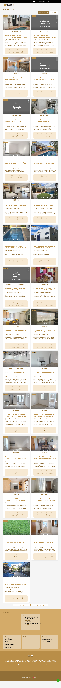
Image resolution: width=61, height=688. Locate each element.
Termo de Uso (36, 667)
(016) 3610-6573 (42, 1)
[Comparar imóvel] (28, 18)
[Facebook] (29, 656)
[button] (48, 1)
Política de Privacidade (27, 667)
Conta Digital (7, 638)
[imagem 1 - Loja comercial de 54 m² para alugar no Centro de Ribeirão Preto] (16, 64)
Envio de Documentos (9, 644)
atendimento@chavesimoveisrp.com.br (33, 623)
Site (24, 638)
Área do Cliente (34, 1)
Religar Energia (8, 647)
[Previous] (4, 22)
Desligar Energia (8, 642)
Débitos (6, 641)
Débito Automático (8, 639)
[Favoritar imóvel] (28, 16)
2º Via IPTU (44, 638)
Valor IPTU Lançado (46, 641)
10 (43, 605)
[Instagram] (32, 656)
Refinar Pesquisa (43, 12)
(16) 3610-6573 (28, 621)
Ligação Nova (7, 645)
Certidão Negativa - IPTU (47, 639)
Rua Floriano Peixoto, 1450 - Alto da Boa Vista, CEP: (31, 618)
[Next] (28, 22)
